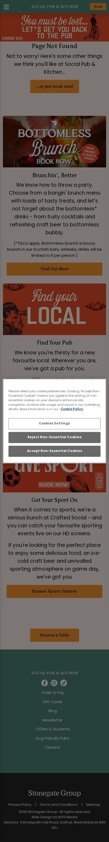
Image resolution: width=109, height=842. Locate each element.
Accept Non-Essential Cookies (54, 451)
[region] (54, 420)
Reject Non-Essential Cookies (55, 437)
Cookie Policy (72, 409)
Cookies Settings (54, 424)
